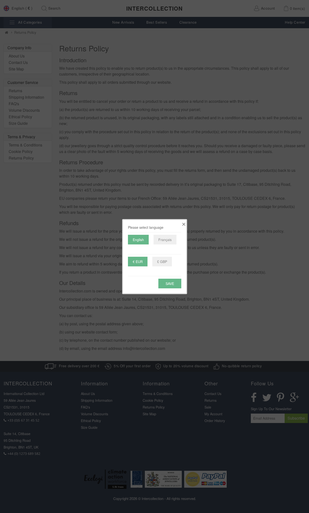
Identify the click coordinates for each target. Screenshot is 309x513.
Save (170, 283)
